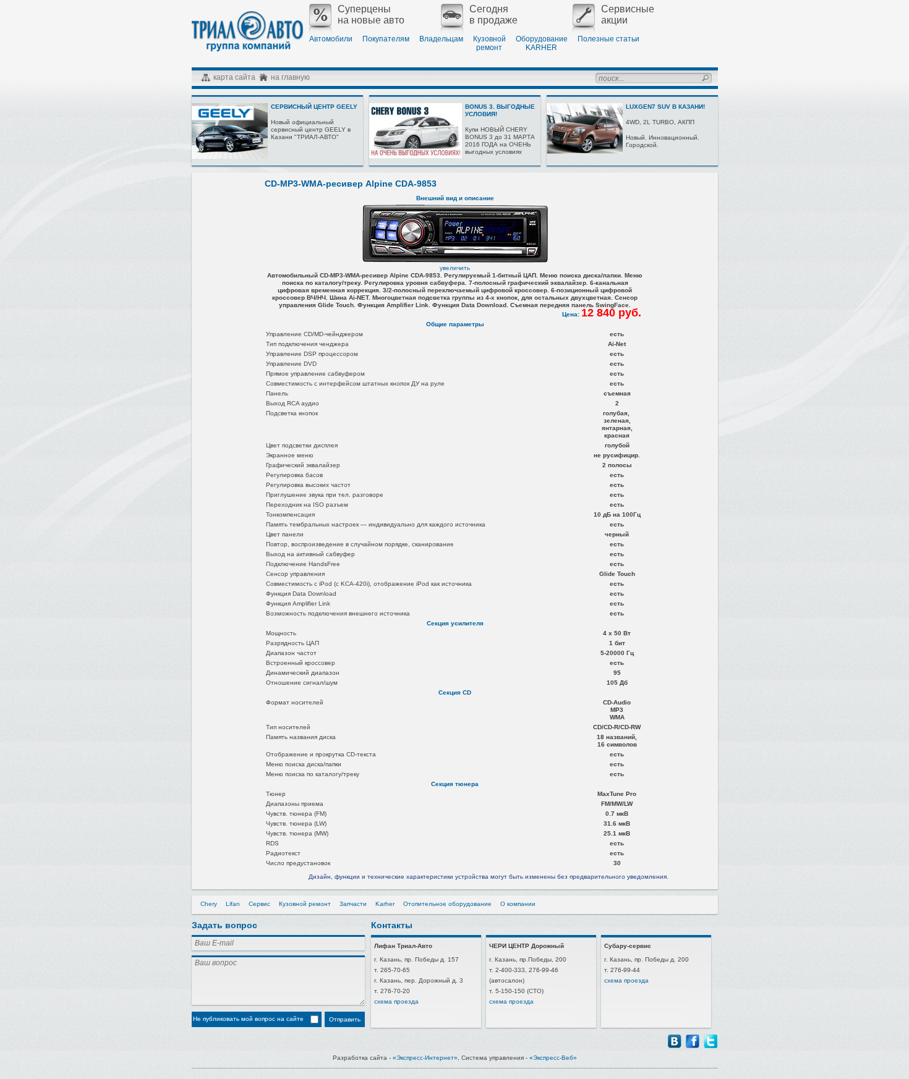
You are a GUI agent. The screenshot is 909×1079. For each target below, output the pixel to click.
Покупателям (385, 39)
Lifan (233, 903)
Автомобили (330, 39)
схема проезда (396, 1001)
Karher (385, 903)
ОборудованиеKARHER (542, 43)
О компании (518, 903)
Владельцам (441, 39)
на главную (290, 77)
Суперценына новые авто (371, 14)
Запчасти (353, 903)
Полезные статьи (608, 39)
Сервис (259, 903)
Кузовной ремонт (305, 903)
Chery (208, 903)
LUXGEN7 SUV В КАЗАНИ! (665, 106)
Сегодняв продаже (493, 14)
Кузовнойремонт (489, 43)
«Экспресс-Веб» (553, 1057)
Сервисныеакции (627, 14)
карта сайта (234, 77)
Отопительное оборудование (447, 903)
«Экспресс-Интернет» (425, 1057)
